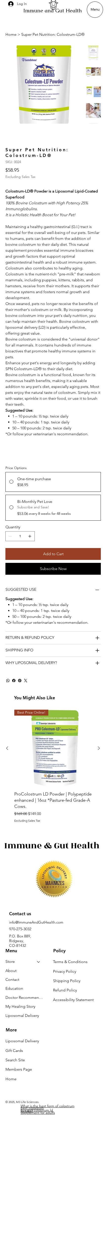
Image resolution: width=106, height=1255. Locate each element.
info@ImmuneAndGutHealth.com (36, 922)
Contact (12, 979)
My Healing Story (20, 1006)
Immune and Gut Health (52, 10)
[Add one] (30, 536)
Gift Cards (14, 1050)
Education (14, 988)
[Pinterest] (19, 680)
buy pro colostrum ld (37, 1110)
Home (11, 1079)
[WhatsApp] (7, 680)
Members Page (18, 1069)
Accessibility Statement (73, 999)
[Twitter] (25, 680)
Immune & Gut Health (52, 845)
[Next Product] (99, 748)
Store (10, 961)
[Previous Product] (7, 748)
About (11, 970)
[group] (53, 766)
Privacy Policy (64, 971)
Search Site (15, 1060)
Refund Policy (65, 990)
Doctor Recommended (25, 997)
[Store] (39, 961)
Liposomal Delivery (22, 1015)
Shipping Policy (66, 980)
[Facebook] (13, 680)
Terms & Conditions (70, 961)
